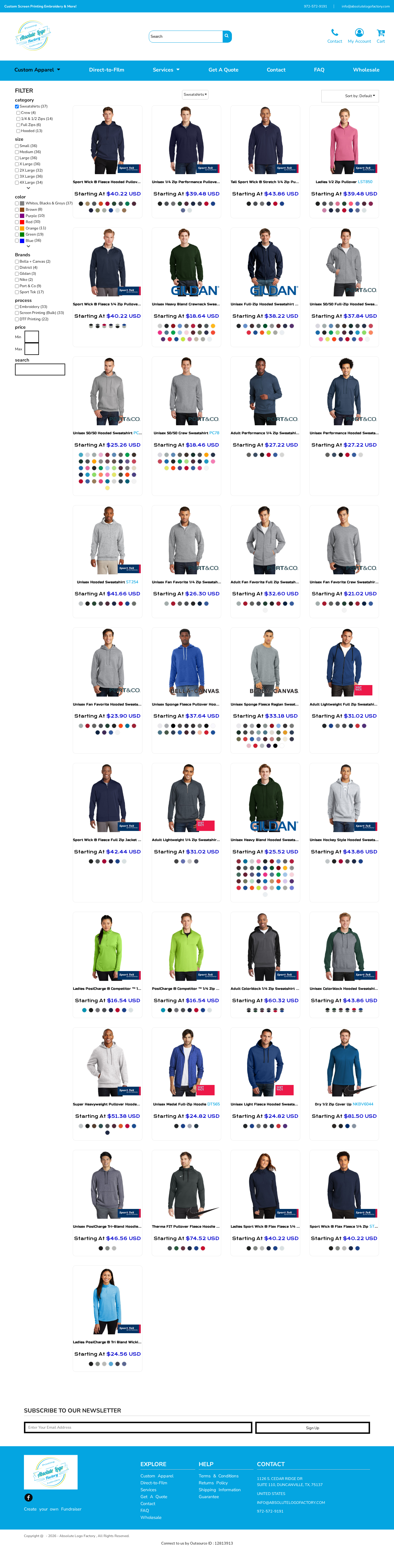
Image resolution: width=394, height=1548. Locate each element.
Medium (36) (30, 152)
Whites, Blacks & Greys (45, 203)
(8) (34, 209)
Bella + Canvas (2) (35, 261)
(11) (36, 228)
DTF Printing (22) (34, 319)
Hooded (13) (31, 130)
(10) (35, 216)
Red (29, 222)
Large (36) (28, 158)
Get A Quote (153, 1497)
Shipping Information (220, 1490)
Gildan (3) (28, 273)
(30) (33, 222)
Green (31, 234)
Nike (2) (26, 279)
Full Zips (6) (31, 124)
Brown (31, 209)
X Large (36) (30, 164)
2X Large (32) (31, 170)
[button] (37, 69)
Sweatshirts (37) (34, 106)
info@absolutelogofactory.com (366, 6)
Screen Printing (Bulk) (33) (42, 312)
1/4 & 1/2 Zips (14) (37, 118)
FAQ (144, 1510)
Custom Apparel (156, 1476)
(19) (35, 234)
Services (148, 1490)
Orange (32, 228)
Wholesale (151, 1517)
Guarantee (209, 1497)
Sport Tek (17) (32, 292)
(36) (33, 240)
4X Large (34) (31, 182)
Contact (147, 1503)
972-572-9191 (315, 6)
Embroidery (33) (33, 306)
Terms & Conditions (219, 1476)
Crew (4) (28, 112)
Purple (31, 216)
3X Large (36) (31, 176)
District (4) (28, 267)
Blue (29, 240)
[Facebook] (29, 1498)
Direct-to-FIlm (153, 1483)
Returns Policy (213, 1483)
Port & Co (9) (30, 286)
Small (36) (28, 145)
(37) (49, 203)
